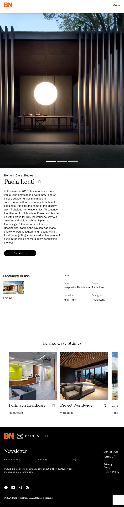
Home (8, 175)
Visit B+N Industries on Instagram (20, 487)
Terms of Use (108, 458)
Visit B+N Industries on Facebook (6, 487)
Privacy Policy (107, 466)
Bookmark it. (39, 181)
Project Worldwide (76, 405)
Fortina (7, 298)
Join (73, 459)
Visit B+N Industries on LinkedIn (13, 487)
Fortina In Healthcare (27, 405)
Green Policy (111, 472)
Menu (116, 5)
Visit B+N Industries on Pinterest (27, 487)
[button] (51, 161)
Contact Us (20, 253)
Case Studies (24, 175)
